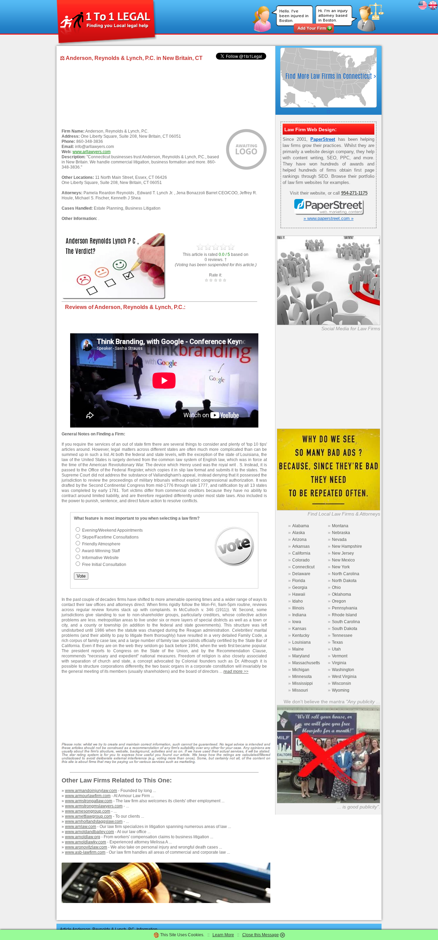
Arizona (299, 539)
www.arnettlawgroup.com (88, 816)
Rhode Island (344, 615)
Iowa (296, 621)
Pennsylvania (344, 608)
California (301, 553)
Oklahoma (341, 594)
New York (341, 567)
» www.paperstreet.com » (328, 218)
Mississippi (302, 683)
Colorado (301, 560)
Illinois (298, 608)
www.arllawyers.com (92, 151)
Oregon (339, 601)
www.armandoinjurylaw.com (91, 790)
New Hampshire (347, 546)
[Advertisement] (164, 95)
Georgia (299, 587)
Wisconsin (341, 683)
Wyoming (340, 690)
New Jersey (343, 553)
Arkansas (301, 546)
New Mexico (343, 560)
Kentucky (300, 635)
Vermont (339, 656)
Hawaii (298, 594)
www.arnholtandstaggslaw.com (94, 821)
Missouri (300, 690)
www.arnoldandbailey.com (89, 831)
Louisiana (301, 642)
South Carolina (346, 621)
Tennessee (342, 635)
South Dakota (344, 628)
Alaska (298, 532)
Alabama (300, 525)
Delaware (301, 573)
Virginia (339, 662)
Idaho (297, 601)
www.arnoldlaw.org (82, 836)
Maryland (301, 656)
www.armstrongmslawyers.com (94, 806)
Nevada (339, 539)
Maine (298, 649)
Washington (343, 669)
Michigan (300, 669)
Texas (337, 642)
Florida (298, 580)
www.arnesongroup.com (87, 811)
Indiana (299, 615)
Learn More (223, 934)
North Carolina (345, 573)
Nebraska (341, 532)
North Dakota (344, 580)
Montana (340, 525)
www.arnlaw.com (80, 826)
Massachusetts (306, 662)
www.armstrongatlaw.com (88, 801)
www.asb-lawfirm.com (85, 852)
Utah (336, 649)
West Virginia (344, 676)
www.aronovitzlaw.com (86, 847)
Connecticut (303, 567)
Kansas (299, 628)
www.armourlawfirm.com (88, 795)
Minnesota (302, 676)
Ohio (336, 587)
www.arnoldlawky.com (85, 842)
